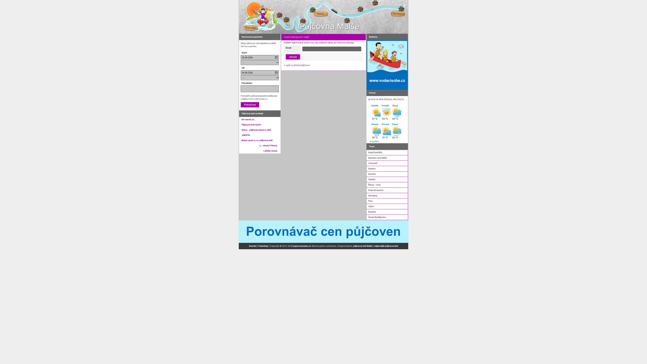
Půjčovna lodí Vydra (251, 124)
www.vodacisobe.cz (258, 99)
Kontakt (253, 246)
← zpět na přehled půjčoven (297, 65)
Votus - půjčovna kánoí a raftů (256, 130)
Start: (244, 52)
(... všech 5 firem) (268, 145)
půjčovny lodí (253, 43)
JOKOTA (246, 135)
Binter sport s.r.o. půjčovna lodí (257, 140)
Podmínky (263, 246)
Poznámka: (247, 83)
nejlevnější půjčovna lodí (386, 246)
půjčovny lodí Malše (363, 246)
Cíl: (243, 68)
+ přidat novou (270, 150)
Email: (289, 48)
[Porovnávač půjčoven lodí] (323, 231)
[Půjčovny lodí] (387, 64)
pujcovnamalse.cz (302, 246)
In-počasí (374, 141)
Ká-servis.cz (248, 119)
